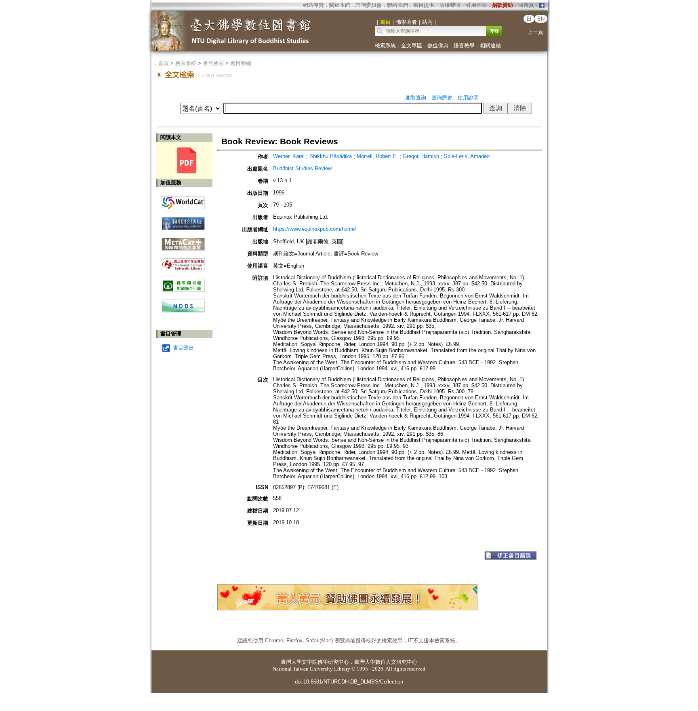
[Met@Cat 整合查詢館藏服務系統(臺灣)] (183, 241)
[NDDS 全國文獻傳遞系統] (183, 311)
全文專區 (411, 45)
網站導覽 (313, 5)
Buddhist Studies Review (302, 168)
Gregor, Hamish (421, 156)
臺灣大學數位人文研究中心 (385, 662)
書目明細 (240, 63)
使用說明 (468, 98)
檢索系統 (385, 45)
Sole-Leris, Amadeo (467, 156)
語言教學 (464, 45)
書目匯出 (183, 348)
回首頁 (526, 5)
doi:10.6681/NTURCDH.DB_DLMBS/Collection (349, 682)
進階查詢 (415, 98)
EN (541, 19)
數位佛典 (437, 45)
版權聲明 (449, 5)
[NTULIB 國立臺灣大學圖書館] (183, 261)
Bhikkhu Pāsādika (330, 156)
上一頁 (535, 32)
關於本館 (339, 5)
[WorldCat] (183, 200)
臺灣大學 (291, 662)
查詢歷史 (441, 98)
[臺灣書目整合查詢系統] (183, 220)
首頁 (163, 63)
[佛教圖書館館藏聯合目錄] (183, 282)
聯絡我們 (397, 5)
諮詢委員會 (368, 5)
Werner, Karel (289, 156)
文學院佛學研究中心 (325, 662)
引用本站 (476, 5)
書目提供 (423, 5)
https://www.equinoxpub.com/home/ (314, 229)
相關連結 (490, 45)
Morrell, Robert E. (377, 156)
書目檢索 (213, 63)
